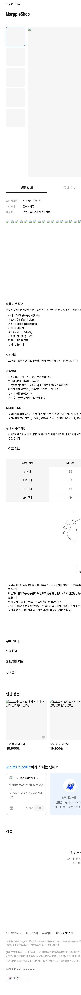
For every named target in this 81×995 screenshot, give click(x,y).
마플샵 (9, 3)
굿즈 (25, 206)
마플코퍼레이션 (14, 933)
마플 (18, 3)
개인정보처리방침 (64, 933)
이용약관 (46, 933)
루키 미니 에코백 (16, 744)
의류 (32, 206)
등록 (39, 808)
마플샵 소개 (32, 933)
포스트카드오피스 (31, 200)
